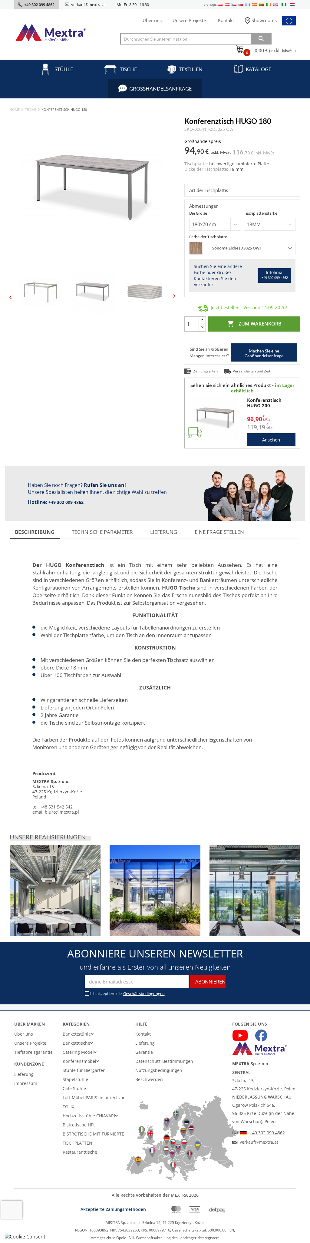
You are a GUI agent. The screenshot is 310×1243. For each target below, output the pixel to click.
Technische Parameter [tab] (102, 531)
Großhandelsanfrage (160, 88)
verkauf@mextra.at (88, 4)
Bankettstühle (77, 1034)
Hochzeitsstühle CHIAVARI (89, 1116)
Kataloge (258, 69)
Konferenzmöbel (79, 1061)
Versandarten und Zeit (251, 371)
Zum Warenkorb (254, 323)
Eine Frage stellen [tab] (219, 531)
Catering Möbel (78, 1052)
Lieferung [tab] (163, 531)
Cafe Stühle (74, 1088)
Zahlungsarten (205, 371)
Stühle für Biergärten (84, 1070)
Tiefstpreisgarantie (33, 1052)
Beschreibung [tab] (34, 531)
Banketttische (76, 1043)
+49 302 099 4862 (66, 502)
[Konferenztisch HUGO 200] (215, 418)
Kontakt (226, 20)
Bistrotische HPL (79, 1125)
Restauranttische (80, 1152)
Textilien (191, 69)
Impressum (25, 1083)
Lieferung (24, 1074)
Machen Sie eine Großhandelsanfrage (264, 353)
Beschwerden (149, 1079)
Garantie (144, 1052)
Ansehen (271, 440)
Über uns (152, 20)
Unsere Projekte (189, 20)
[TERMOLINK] (55, 890)
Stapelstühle (75, 1079)
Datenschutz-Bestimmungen (164, 1061)
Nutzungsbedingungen (158, 1070)
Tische (128, 69)
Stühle (63, 69)
